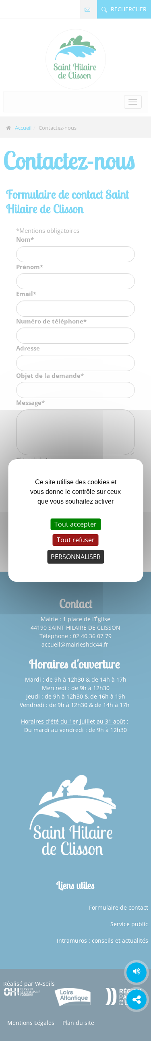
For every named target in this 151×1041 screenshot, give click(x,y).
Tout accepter (75, 524)
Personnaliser (76, 556)
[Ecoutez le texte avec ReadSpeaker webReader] (136, 972)
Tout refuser (76, 539)
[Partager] (136, 999)
